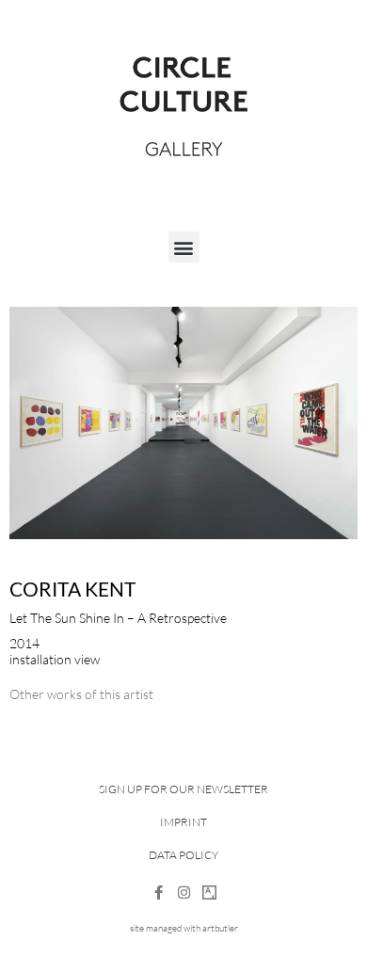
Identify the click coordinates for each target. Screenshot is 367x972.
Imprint (183, 822)
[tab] (81, 694)
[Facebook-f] (159, 892)
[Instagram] (184, 892)
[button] (183, 247)
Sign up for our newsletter (183, 789)
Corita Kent (72, 588)
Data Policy (183, 855)
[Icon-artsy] (209, 892)
